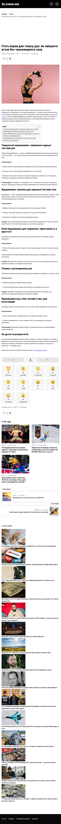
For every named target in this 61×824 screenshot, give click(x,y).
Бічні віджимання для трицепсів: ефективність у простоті (22, 133)
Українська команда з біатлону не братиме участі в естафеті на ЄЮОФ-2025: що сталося (45, 450)
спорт (16, 407)
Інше (14, 495)
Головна (4, 14)
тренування (23, 407)
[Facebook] (3, 58)
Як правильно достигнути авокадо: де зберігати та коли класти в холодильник (29, 546)
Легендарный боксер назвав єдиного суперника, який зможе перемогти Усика (15, 450)
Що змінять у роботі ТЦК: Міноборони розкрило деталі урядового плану (26, 670)
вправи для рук (7, 407)
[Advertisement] (30, 30)
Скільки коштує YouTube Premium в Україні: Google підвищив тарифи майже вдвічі (30, 564)
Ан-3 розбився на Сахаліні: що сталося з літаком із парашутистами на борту (28, 746)
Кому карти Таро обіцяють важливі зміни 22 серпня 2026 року (23, 636)
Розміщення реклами (23, 819)
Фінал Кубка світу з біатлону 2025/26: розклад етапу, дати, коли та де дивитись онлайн (14, 480)
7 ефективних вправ (40, 350)
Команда (11, 819)
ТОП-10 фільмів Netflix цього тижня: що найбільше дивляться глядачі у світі (28, 580)
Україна (36, 510)
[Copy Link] (10, 58)
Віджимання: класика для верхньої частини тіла (18, 131)
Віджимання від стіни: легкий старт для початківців (20, 138)
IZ (28, 121)
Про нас (4, 819)
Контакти (35, 819)
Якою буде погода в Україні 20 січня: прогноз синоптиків (29, 512)
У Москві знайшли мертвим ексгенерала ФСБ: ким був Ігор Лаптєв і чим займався (29, 687)
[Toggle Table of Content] (38, 126)
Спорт (11, 14)
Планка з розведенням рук (12, 136)
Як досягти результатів (11, 140)
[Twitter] (6, 58)
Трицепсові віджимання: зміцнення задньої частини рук (21, 129)
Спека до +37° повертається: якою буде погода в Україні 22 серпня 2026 (26, 652)
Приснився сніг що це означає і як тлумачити (28, 497)
